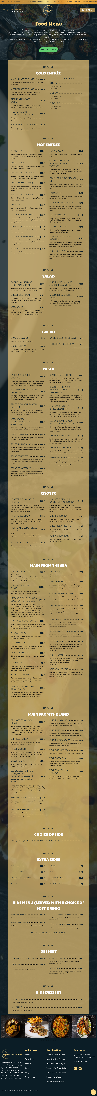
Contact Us (30, 1077)
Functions (29, 1059)
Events (28, 1064)
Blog (27, 1073)
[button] (3, 1027)
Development (5, 1090)
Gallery (28, 1068)
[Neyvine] (48, 10)
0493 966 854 (16, 9)
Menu (27, 1055)
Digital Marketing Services (20, 1090)
